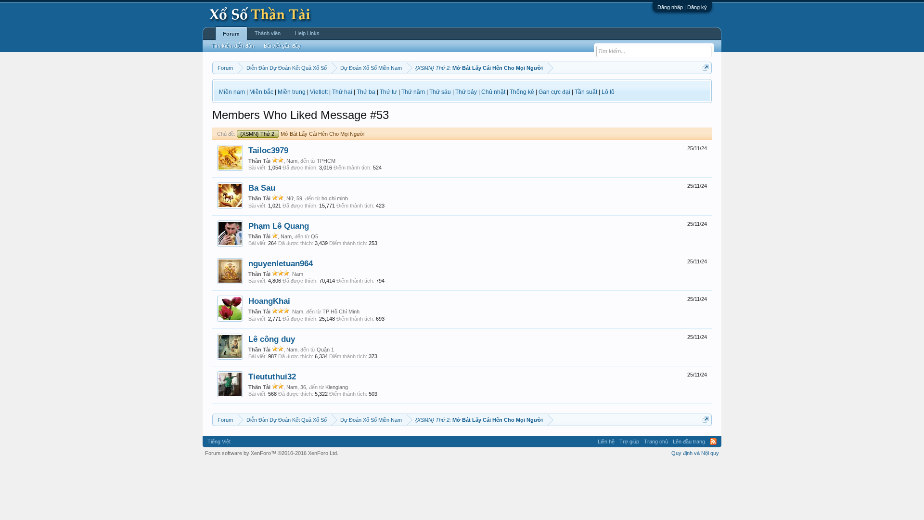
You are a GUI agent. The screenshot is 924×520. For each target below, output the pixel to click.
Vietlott (319, 92)
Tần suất (586, 92)
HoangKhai (269, 301)
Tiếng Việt (219, 441)
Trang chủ (656, 441)
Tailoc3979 (268, 150)
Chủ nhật (493, 92)
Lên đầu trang (689, 441)
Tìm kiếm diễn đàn (232, 46)
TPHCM (326, 161)
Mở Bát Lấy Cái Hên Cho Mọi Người (302, 134)
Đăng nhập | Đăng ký (682, 7)
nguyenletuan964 (280, 263)
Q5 (314, 236)
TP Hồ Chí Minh (340, 311)
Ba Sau (261, 188)
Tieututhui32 (272, 376)
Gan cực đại (554, 92)
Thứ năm (413, 92)
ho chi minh (334, 198)
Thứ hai (342, 92)
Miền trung (292, 92)
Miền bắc (261, 92)
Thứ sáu (440, 92)
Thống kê (522, 92)
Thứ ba (366, 92)
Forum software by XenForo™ (271, 453)
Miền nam (232, 92)
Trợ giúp (629, 441)
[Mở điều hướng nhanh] (706, 68)
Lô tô (608, 92)
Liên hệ (606, 441)
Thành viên (268, 33)
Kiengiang (336, 387)
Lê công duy (271, 339)
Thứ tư (388, 92)
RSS (713, 441)
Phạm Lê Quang (278, 226)
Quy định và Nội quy (695, 453)
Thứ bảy (466, 92)
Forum (231, 34)
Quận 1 (325, 349)
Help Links (307, 33)
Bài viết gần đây (282, 46)
